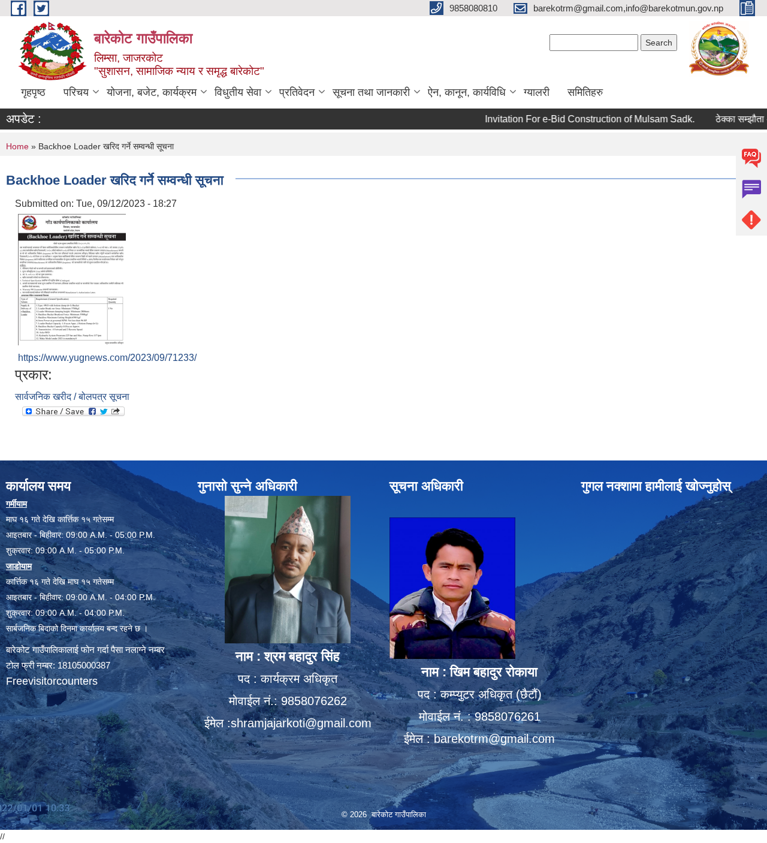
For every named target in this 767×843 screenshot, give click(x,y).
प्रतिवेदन (297, 92)
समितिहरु (585, 92)
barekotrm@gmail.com (494, 738)
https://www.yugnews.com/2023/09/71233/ (107, 358)
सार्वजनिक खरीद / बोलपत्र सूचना (72, 397)
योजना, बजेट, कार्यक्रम (152, 92)
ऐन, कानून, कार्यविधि (467, 92)
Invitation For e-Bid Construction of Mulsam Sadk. (570, 119)
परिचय (76, 92)
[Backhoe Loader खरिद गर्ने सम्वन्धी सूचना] (72, 278)
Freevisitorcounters (52, 681)
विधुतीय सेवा (238, 92)
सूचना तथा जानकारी (371, 92)
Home (17, 146)
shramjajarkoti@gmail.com (301, 723)
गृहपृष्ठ (33, 92)
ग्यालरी (536, 92)
